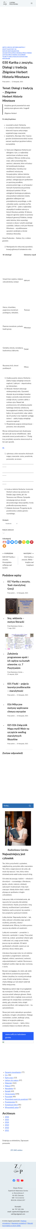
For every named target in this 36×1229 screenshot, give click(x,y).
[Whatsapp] (28, 542)
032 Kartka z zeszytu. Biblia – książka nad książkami (28, 559)
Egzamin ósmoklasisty (13, 1072)
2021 (7, 1130)
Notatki (8, 53)
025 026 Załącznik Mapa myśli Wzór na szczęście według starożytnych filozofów (18, 732)
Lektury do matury (12, 1080)
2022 (7, 1128)
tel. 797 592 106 (18, 1209)
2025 (7, 1119)
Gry (6, 1075)
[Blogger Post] (20, 542)
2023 (7, 1125)
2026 (7, 1117)
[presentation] (19, 606)
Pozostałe (8, 1096)
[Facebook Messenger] (12, 542)
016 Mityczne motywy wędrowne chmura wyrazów (17, 708)
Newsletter (9, 1088)
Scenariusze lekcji (11, 1105)
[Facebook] (8, 542)
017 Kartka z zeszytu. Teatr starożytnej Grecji (18, 585)
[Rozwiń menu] (32, 3)
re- (3, 448)
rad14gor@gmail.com (18, 1214)
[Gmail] (4, 542)
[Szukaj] (30, 805)
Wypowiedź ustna (11, 1107)
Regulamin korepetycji (19, 1223)
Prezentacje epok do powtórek (16, 1099)
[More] (4, 546)
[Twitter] (16, 542)
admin (8, 81)
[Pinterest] (31, 542)
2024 (7, 1122)
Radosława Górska (16, 626)
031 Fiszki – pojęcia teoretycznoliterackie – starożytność (18, 687)
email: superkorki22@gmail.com (18, 1211)
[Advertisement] (18, 28)
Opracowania (17, 53)
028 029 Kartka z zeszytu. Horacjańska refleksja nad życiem (8, 561)
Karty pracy (9, 1078)
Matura (11, 51)
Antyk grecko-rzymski (10, 47)
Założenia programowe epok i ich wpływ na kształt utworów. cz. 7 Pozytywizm (18, 661)
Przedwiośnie (10, 1102)
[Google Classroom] (24, 542)
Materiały (8, 1083)
